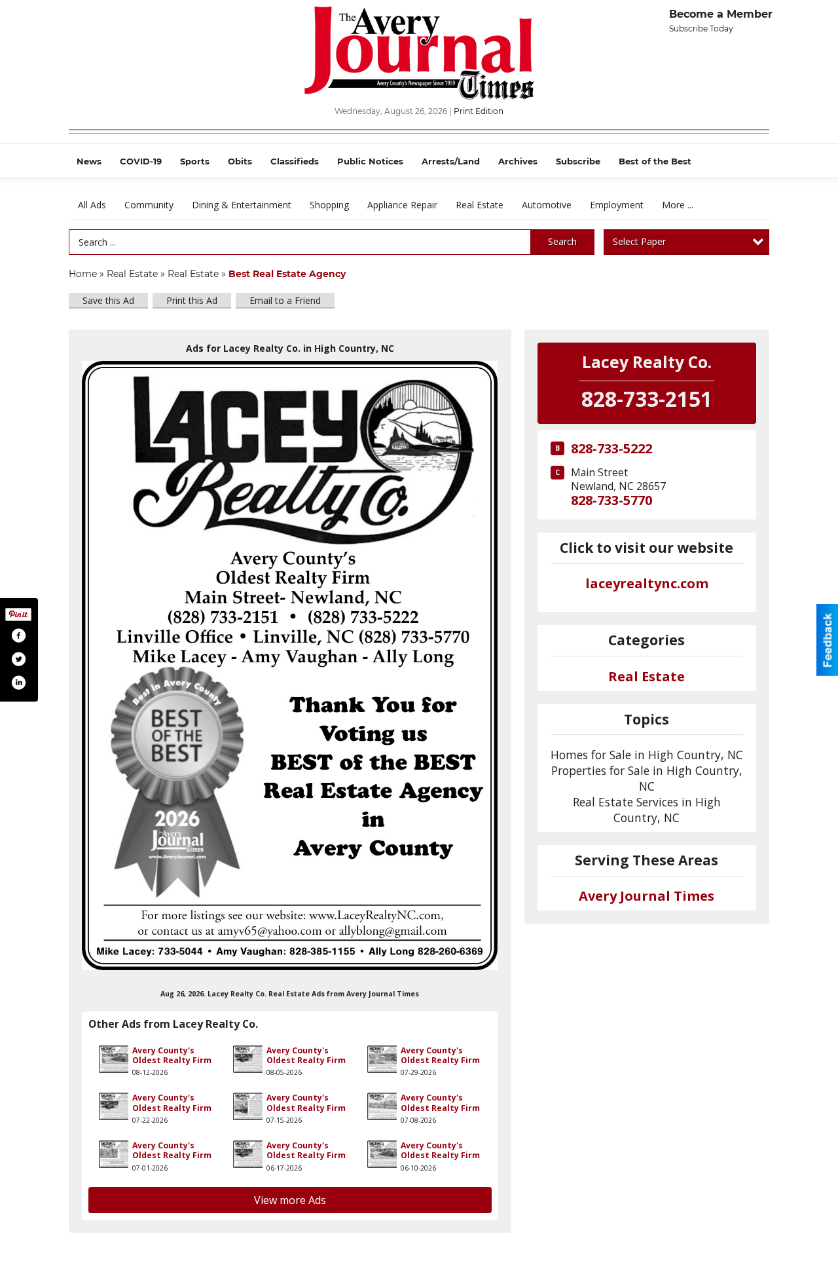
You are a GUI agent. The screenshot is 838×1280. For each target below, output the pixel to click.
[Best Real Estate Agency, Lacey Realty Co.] (290, 665)
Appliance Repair (402, 204)
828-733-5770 (611, 500)
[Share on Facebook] (18, 635)
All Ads (92, 204)
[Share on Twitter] (18, 659)
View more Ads (290, 1200)
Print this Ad (191, 300)
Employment (617, 204)
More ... (677, 204)
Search (562, 241)
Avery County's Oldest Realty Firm (171, 1055)
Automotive (547, 204)
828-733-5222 (611, 448)
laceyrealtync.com (646, 583)
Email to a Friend (285, 300)
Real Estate (479, 204)
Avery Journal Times (646, 896)
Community (148, 204)
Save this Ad (108, 300)
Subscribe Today (701, 28)
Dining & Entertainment (241, 204)
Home (83, 274)
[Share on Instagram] (18, 682)
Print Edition (478, 111)
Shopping (329, 204)
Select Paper (639, 241)
